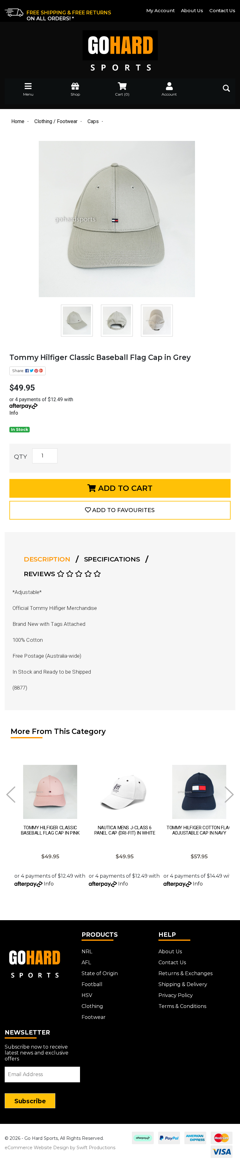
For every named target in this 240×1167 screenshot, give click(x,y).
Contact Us (222, 10)
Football (92, 984)
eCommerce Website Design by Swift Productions (60, 1147)
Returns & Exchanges (185, 973)
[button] (120, 510)
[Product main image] (116, 219)
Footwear (94, 1017)
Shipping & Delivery (182, 984)
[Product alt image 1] (118, 320)
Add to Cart (124, 488)
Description (47, 559)
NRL (87, 952)
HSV (87, 995)
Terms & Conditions (182, 1006)
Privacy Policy (175, 995)
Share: (18, 370)
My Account (160, 10)
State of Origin (100, 973)
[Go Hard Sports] (120, 46)
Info (13, 413)
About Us (192, 10)
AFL (86, 962)
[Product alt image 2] (157, 320)
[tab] (49, 559)
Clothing (92, 1006)
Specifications (112, 559)
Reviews (40, 574)
